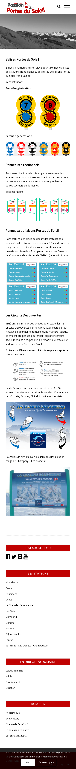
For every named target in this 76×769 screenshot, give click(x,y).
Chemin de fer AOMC (17, 724)
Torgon (9, 639)
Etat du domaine (14, 670)
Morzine (10, 628)
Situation (10, 687)
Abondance (12, 582)
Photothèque (13, 712)
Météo (9, 676)
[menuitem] (57, 7)
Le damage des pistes (17, 730)
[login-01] (31, 7)
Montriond (11, 616)
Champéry (11, 593)
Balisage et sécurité (16, 735)
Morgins (10, 622)
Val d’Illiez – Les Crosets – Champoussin (27, 645)
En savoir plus (46, 762)
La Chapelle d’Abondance (19, 605)
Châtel (9, 599)
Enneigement (13, 682)
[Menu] (65, 7)
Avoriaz (10, 588)
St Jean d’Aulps (13, 634)
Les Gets (10, 611)
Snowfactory (12, 718)
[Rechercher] (57, 7)
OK (27, 762)
